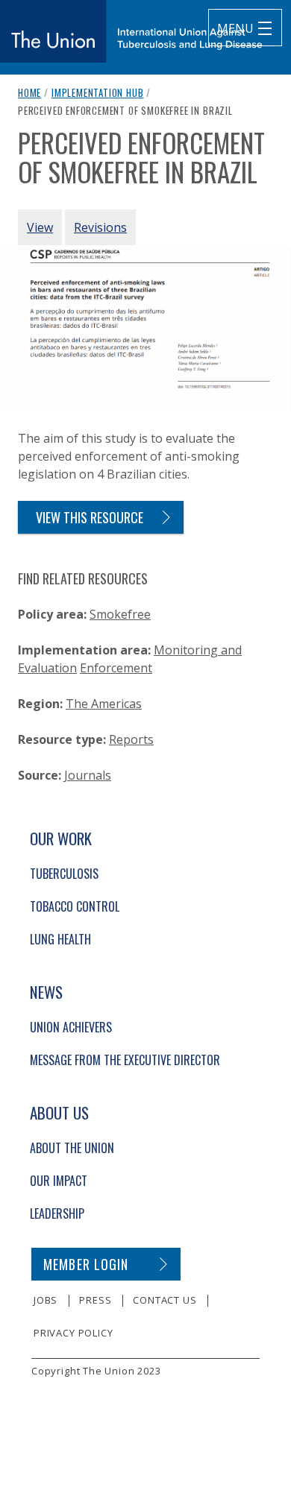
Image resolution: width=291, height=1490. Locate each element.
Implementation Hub (97, 92)
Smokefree (120, 614)
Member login (86, 1264)
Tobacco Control (74, 906)
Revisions (100, 227)
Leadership (57, 1213)
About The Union (72, 1148)
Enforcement (116, 668)
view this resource (89, 517)
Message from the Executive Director (125, 1060)
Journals (87, 775)
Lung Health (60, 939)
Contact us (164, 1300)
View (40, 227)
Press (95, 1300)
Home (29, 92)
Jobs (45, 1300)
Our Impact (58, 1181)
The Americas (104, 703)
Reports (131, 739)
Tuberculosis (64, 874)
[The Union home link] (131, 31)
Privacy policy (73, 1332)
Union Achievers (71, 1027)
